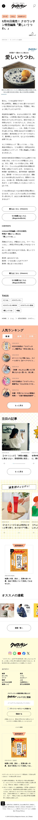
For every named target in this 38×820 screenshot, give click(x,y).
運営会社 (25, 774)
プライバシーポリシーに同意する (20, 708)
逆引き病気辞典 (25, 684)
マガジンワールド (26, 809)
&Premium (11, 807)
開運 (3, 680)
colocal (23, 807)
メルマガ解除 (19, 727)
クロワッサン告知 (27, 305)
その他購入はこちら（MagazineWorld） (19, 217)
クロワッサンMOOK (10, 305)
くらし (13, 16)
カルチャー (21, 16)
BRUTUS (9, 804)
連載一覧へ (19, 628)
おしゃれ (5, 675)
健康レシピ (5, 684)
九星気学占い (24, 682)
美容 (21, 673)
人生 (21, 680)
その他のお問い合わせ (15, 776)
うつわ (5, 300)
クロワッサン (16, 300)
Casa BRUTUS (24, 804)
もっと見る (19, 405)
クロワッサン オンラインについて (11, 774)
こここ (14, 809)
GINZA (32, 804)
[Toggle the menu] (3, 6)
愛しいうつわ (7, 310)
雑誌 (18, 310)
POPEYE (16, 804)
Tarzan (17, 807)
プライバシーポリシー (25, 719)
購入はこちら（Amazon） (19, 209)
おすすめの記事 (7, 682)
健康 (3, 673)
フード (5, 16)
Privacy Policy (20, 811)
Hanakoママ (29, 807)
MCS (18, 809)
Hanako (4, 807)
